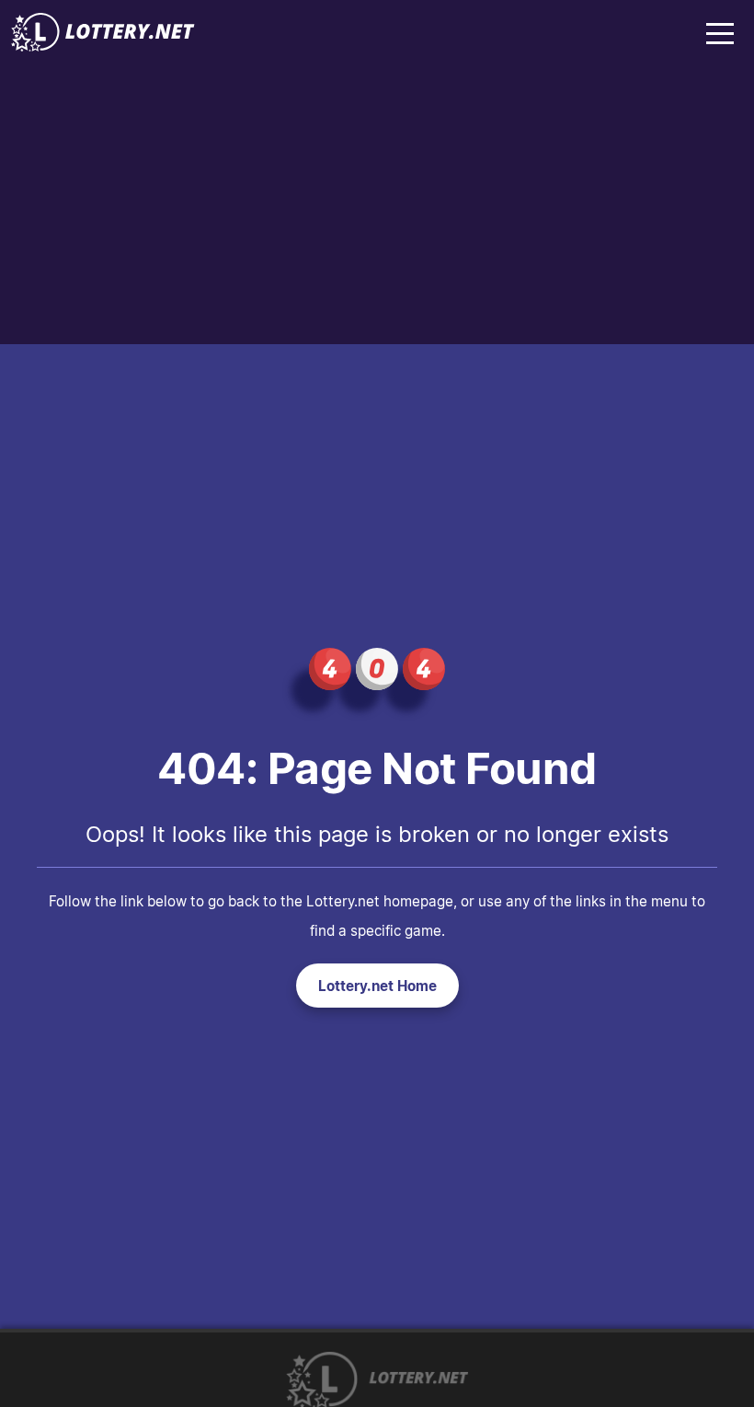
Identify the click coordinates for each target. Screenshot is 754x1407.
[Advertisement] (377, 206)
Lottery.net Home (377, 985)
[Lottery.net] (103, 46)
